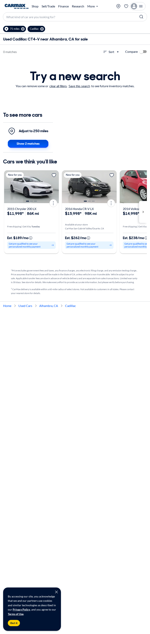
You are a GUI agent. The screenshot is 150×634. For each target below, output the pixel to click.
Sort (111, 52)
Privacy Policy (21, 609)
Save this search (79, 86)
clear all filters (58, 86)
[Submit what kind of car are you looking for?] (141, 17)
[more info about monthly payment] (30, 238)
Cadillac (70, 306)
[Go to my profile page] (137, 6)
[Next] (54, 186)
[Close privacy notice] (56, 592)
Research (78, 6)
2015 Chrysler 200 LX (21, 209)
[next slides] (143, 212)
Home (7, 306)
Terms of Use (15, 614)
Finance (63, 6)
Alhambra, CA (48, 306)
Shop (35, 6)
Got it (14, 623)
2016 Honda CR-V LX (79, 209)
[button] (14, 29)
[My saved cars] (126, 6)
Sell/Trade (48, 6)
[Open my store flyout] (118, 6)
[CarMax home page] (17, 6)
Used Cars (25, 306)
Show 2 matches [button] (28, 144)
